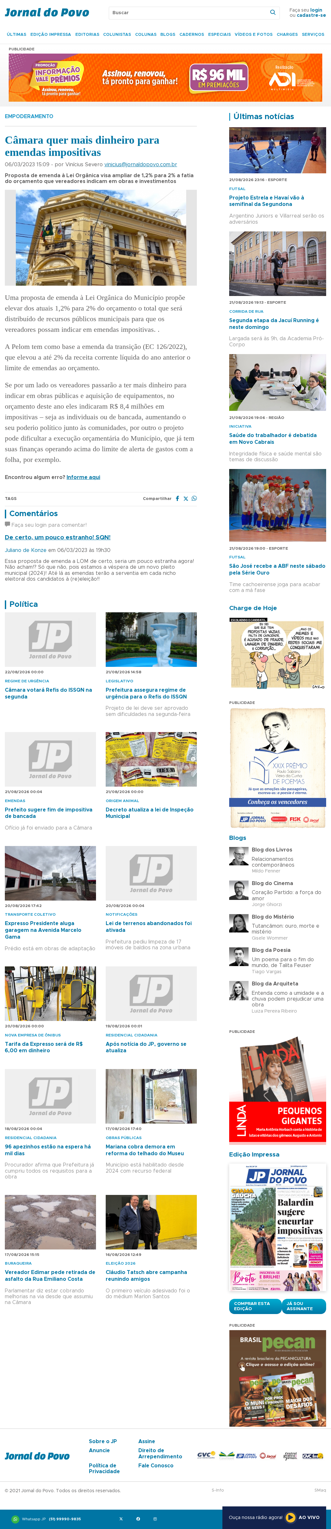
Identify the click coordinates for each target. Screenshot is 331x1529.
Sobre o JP (103, 1441)
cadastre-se (311, 15)
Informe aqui (83, 477)
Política (23, 604)
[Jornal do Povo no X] (122, 1519)
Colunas (145, 35)
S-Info (218, 1490)
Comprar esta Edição (252, 1306)
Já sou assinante (300, 1306)
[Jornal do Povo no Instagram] (156, 1519)
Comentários (33, 514)
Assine (146, 1441)
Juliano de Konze (26, 550)
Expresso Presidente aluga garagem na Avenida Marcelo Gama (43, 930)
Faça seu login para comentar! (48, 525)
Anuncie (99, 1450)
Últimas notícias (263, 117)
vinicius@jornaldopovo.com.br (140, 164)
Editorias (87, 35)
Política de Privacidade (104, 1468)
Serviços (313, 35)
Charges (287, 35)
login (316, 10)
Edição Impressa (50, 35)
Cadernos (191, 35)
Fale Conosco (156, 1465)
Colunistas (117, 35)
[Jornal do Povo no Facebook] (139, 1519)
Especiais (219, 35)
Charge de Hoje (253, 608)
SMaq (320, 1490)
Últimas (16, 35)
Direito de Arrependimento (160, 1453)
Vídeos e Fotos (253, 35)
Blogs (167, 35)
